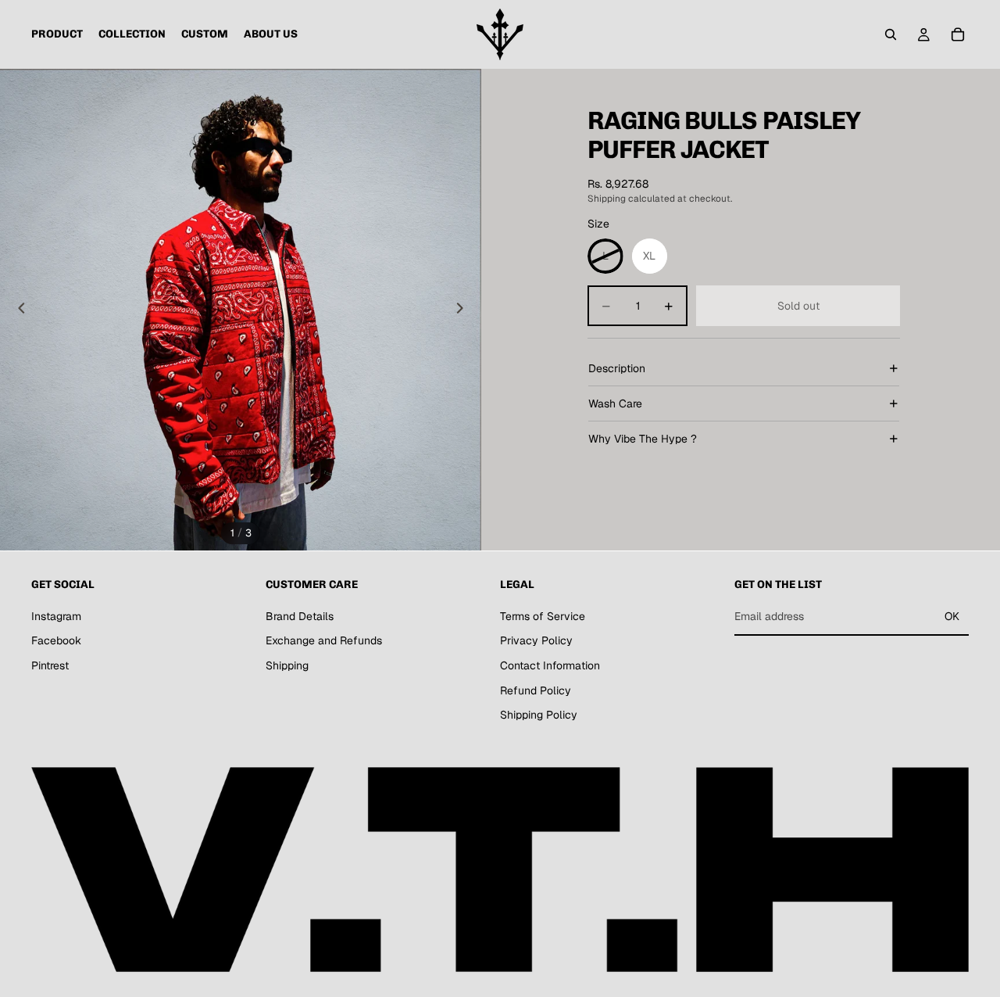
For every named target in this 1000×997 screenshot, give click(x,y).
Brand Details (300, 616)
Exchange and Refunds (324, 640)
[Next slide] (464, 309)
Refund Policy (535, 690)
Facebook (56, 640)
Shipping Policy (538, 715)
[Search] (890, 34)
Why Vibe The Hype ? (642, 439)
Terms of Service (542, 616)
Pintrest (50, 665)
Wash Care (615, 403)
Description (616, 368)
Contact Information (550, 665)
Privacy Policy (536, 640)
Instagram (56, 616)
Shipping (287, 665)
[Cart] (958, 34)
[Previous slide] (17, 309)
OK (952, 616)
